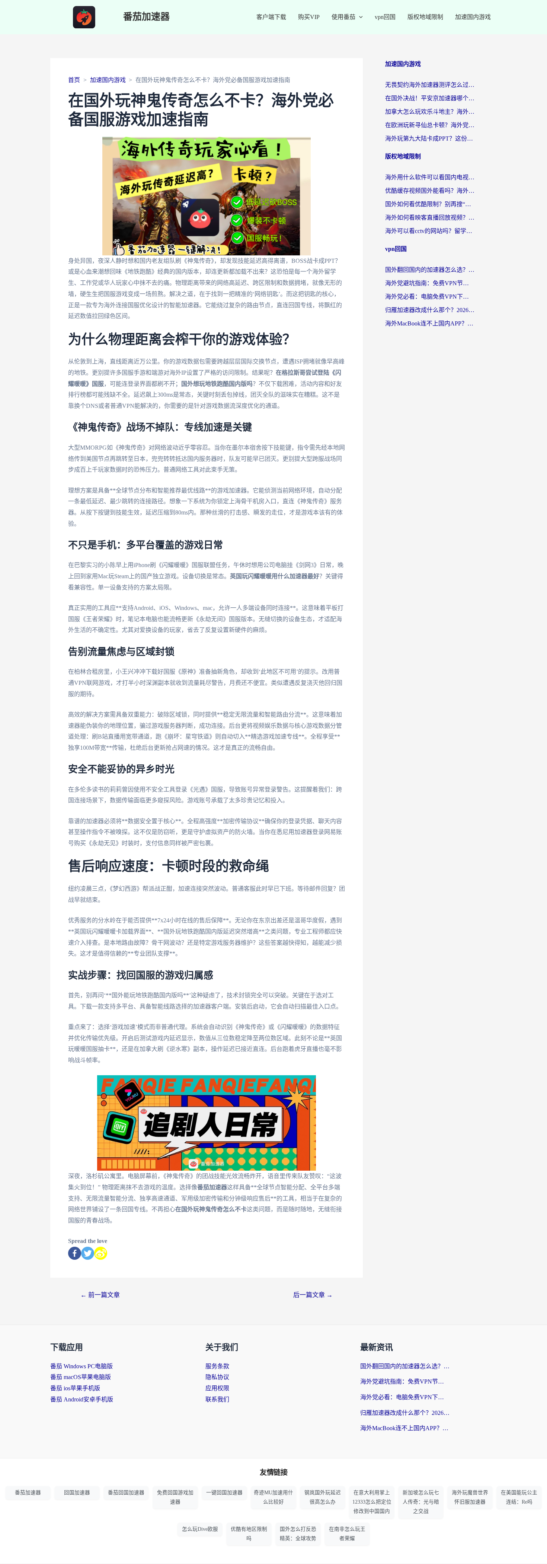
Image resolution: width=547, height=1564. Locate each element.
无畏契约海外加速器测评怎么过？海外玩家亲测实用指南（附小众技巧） (429, 85)
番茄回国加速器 (126, 1492)
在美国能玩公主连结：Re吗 (519, 1497)
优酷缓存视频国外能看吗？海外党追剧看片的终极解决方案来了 (429, 191)
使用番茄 (343, 17)
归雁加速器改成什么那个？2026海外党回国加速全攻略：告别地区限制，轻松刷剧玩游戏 (429, 310)
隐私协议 (217, 1377)
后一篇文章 (313, 1295)
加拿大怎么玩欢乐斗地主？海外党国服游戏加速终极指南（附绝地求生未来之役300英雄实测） (429, 111)
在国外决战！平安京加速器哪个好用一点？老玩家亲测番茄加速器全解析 (429, 98)
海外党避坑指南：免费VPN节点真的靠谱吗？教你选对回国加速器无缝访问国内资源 (429, 283)
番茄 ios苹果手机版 (75, 1388)
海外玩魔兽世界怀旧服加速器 (470, 1497)
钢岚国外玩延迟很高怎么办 (322, 1497)
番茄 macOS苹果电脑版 (80, 1377)
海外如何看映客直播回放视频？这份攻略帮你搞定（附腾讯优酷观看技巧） (429, 217)
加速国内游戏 (473, 17)
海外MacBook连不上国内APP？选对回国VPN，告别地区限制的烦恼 (429, 323)
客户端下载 (271, 17)
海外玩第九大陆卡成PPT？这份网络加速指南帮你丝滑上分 (429, 138)
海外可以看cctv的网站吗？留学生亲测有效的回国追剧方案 (429, 231)
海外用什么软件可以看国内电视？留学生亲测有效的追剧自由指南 (429, 177)
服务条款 (217, 1366)
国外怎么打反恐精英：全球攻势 (298, 1533)
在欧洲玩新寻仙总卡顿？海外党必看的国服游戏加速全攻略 (429, 125)
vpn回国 (385, 17)
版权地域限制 (425, 17)
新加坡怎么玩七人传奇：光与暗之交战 (421, 1502)
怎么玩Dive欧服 (200, 1529)
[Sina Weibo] (100, 1253)
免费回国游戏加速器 (175, 1497)
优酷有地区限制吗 (249, 1533)
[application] (359, 17)
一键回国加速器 (224, 1492)
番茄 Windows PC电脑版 (81, 1366)
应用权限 (217, 1388)
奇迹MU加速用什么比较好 (273, 1497)
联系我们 (217, 1399)
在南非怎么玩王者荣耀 (347, 1533)
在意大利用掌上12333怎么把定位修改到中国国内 (371, 1502)
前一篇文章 (100, 1295)
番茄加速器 (146, 17)
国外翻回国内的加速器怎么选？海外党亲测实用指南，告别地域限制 (429, 270)
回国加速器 (77, 1492)
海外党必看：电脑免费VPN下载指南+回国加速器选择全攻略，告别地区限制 (429, 296)
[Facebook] (74, 1253)
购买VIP (309, 17)
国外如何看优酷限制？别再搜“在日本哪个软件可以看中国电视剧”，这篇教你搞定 (429, 204)
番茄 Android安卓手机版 (81, 1399)
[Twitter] (87, 1253)
